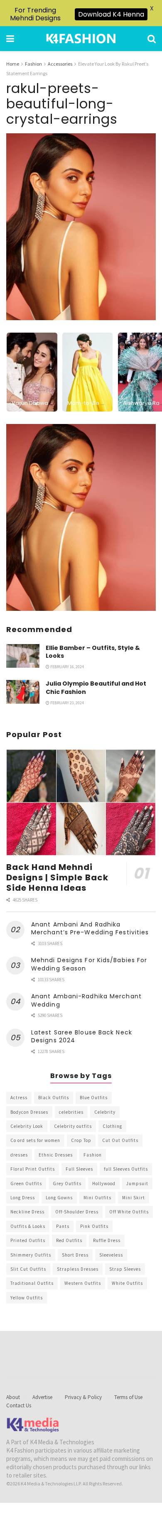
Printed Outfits (27, 1240)
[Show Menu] (10, 38)
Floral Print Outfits (32, 1169)
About (13, 1397)
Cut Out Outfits (120, 1140)
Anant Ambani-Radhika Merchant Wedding (86, 1000)
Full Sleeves (79, 1169)
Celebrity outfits (73, 1126)
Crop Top (81, 1140)
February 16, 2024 (66, 666)
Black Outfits (53, 1097)
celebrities (71, 1112)
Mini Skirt (133, 1198)
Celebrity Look (26, 1126)
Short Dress (75, 1255)
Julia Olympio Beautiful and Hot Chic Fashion (96, 687)
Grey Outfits (67, 1183)
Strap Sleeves (125, 1269)
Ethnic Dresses (56, 1155)
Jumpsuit (137, 1183)
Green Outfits (26, 1183)
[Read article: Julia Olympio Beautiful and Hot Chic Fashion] (22, 691)
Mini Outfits (97, 1198)
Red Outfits (69, 1240)
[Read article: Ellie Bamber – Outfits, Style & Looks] (22, 656)
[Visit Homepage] (81, 38)
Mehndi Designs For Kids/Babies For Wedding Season (89, 964)
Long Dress (22, 1198)
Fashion (33, 64)
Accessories (60, 64)
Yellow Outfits (26, 1298)
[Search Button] (151, 38)
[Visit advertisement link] (81, 517)
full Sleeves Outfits (126, 1169)
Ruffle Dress (106, 1240)
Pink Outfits (94, 1226)
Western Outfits (82, 1283)
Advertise (42, 1397)
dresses (19, 1155)
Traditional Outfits (32, 1283)
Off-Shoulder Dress (76, 1212)
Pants (62, 1226)
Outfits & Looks (27, 1226)
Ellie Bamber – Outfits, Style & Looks (93, 652)
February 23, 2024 (66, 703)
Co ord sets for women (35, 1140)
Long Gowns (59, 1198)
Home (12, 64)
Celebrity (104, 1112)
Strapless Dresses (77, 1269)
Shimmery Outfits (30, 1255)
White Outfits (127, 1283)
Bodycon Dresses (29, 1112)
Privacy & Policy (83, 1397)
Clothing (112, 1126)
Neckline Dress (27, 1212)
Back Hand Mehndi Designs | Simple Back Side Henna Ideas (57, 877)
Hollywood (103, 1183)
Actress (18, 1097)
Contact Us (18, 1405)
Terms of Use (128, 1397)
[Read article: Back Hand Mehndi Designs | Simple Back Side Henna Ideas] (81, 802)
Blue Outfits (94, 1097)
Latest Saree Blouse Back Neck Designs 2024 (81, 1036)
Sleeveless (111, 1255)
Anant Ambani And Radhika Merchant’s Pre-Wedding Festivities (90, 928)
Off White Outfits (129, 1212)
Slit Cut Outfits (28, 1269)
